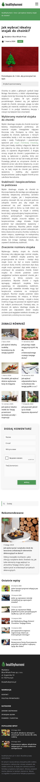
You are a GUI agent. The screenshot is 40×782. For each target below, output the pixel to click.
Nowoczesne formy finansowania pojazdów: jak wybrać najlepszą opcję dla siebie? (24, 644)
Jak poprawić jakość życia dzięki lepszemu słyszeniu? (30, 409)
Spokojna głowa (8, 714)
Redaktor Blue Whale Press (15, 37)
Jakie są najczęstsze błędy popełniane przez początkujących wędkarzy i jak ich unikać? (24, 612)
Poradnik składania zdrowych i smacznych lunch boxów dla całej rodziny (24, 735)
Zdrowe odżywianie (9, 711)
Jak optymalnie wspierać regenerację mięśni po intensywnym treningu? (20, 633)
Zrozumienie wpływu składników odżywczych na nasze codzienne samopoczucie (23, 746)
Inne (20, 41)
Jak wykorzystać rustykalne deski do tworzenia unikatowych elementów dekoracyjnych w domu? (18, 550)
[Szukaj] (4, 503)
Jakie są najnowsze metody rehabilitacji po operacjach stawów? (21, 600)
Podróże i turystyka (10, 718)
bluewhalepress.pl (9, 682)
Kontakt (5, 694)
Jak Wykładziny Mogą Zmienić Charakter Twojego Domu (22, 622)
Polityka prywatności (10, 698)
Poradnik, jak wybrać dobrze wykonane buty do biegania (10, 381)
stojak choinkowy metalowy (26, 143)
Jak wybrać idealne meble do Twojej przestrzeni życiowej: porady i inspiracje (9, 412)
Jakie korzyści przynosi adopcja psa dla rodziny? (24, 590)
